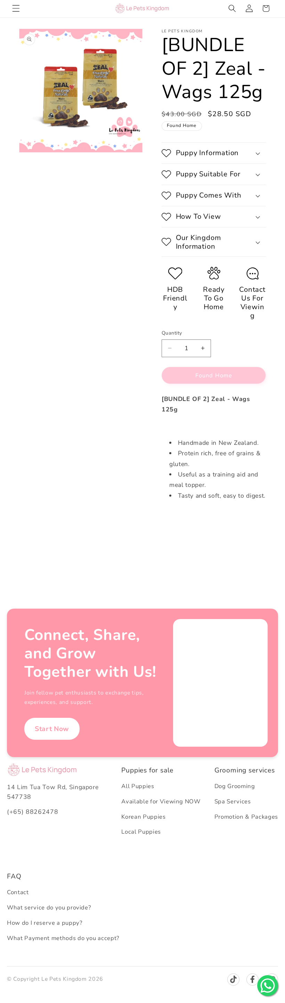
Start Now (52, 728)
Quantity (172, 333)
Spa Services (232, 801)
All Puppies (137, 786)
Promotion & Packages (246, 817)
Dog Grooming (234, 786)
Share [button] (176, 518)
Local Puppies (141, 832)
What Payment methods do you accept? (63, 938)
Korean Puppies (143, 817)
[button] (16, 8)
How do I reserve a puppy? (44, 923)
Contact (18, 892)
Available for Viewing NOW (161, 801)
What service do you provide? (49, 908)
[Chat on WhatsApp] (267, 985)
